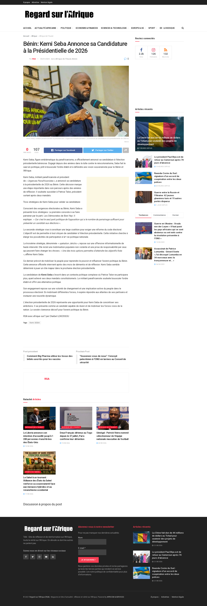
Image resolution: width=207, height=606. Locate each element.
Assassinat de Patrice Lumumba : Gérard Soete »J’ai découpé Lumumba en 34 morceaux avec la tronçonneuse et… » (168, 254)
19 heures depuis (162, 167)
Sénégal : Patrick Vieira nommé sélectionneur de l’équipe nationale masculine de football (112, 435)
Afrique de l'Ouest (46, 36)
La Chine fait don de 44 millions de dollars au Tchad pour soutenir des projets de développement (158, 141)
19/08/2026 (29, 446)
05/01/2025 (45, 59)
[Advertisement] (150, 14)
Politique (66, 28)
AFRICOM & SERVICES (115, 597)
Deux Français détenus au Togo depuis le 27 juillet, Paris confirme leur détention (76, 435)
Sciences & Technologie (114, 28)
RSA (34, 59)
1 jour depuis (161, 205)
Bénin (74, 59)
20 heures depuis (162, 186)
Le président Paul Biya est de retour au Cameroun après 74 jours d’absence (169, 160)
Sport (151, 28)
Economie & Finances (87, 28)
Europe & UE (137, 28)
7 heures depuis (145, 148)
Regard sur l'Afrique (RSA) (39, 597)
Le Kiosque (169, 28)
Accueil (27, 28)
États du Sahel (32, 472)
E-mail (82, 548)
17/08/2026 (29, 494)
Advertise (35, 2)
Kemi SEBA (35, 323)
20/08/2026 (102, 443)
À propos (26, 2)
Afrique (34, 36)
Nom (80, 537)
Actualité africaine (45, 28)
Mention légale (46, 2)
